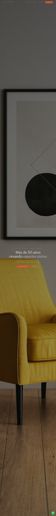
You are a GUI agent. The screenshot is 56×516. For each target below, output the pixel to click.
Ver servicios (35, 266)
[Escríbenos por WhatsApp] (52, 512)
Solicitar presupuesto (22, 266)
